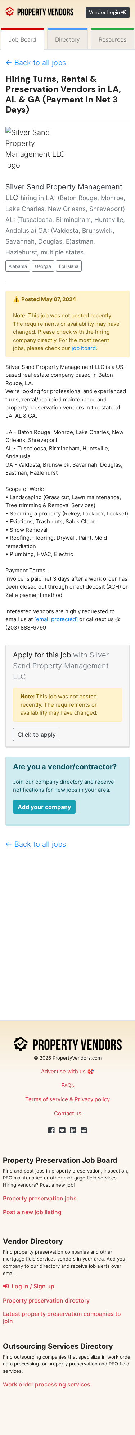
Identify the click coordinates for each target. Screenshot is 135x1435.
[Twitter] (62, 1130)
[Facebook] (51, 1130)
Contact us (67, 1113)
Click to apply (37, 734)
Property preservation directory (46, 1300)
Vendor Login (105, 12)
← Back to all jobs (35, 62)
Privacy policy (92, 1099)
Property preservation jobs (40, 1198)
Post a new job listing (32, 1212)
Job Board (22, 39)
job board (84, 348)
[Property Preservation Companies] (39, 10)
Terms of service (46, 1099)
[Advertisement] (67, 938)
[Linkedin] (73, 1130)
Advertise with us (63, 1071)
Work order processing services (46, 1384)
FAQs (67, 1085)
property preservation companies (68, 1313)
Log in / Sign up (31, 1286)
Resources (112, 39)
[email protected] (56, 619)
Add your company (44, 807)
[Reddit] (84, 1130)
